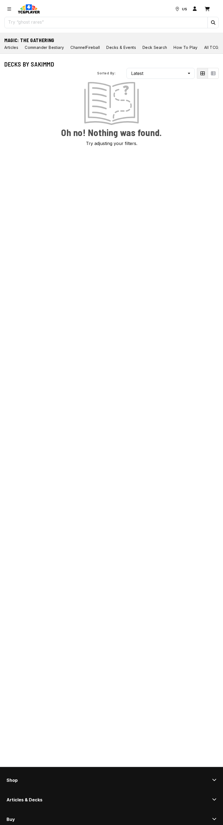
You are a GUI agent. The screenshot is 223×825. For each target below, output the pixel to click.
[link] (29, 9)
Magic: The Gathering (29, 40)
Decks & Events (121, 47)
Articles (11, 47)
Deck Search (155, 47)
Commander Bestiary (44, 47)
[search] (106, 22)
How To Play (185, 47)
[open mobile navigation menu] (9, 9)
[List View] (213, 73)
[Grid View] (202, 73)
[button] (212, 22)
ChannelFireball (85, 47)
